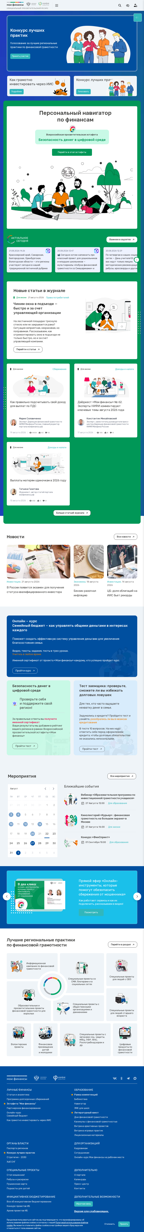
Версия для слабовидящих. (91, 1211)
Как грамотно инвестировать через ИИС (31, 82)
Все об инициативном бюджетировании (29, 1201)
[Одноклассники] (121, 1078)
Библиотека (80, 1099)
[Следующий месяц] (53, 788)
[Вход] (135, 5)
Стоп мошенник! (16, 1175)
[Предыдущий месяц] (45, 788)
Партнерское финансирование (23, 1108)
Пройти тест (23, 746)
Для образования (117, 803)
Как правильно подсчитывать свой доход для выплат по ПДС (38, 404)
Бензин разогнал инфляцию (85, 593)
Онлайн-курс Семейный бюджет (17, 1114)
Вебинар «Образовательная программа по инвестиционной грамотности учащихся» (108, 796)
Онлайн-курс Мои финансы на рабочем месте (99, 1157)
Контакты (79, 1188)
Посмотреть (91, 912)
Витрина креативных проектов (91, 1126)
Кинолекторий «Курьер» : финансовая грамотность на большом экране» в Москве (105, 818)
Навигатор (80, 1103)
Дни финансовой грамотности (91, 1117)
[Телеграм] (128, 1078)
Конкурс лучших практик (97, 80)
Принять (124, 1224)
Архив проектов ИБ (17, 1210)
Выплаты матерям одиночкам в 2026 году (38, 480)
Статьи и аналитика (18, 1094)
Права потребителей (57, 297)
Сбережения (59, 369)
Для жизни (114, 827)
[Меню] (138, 17)
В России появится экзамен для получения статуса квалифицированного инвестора (35, 590)
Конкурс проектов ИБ (18, 1206)
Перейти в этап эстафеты (72, 152)
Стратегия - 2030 (16, 1157)
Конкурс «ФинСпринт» (95, 837)
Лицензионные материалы (89, 1135)
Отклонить (109, 1224)
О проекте (17, 61)
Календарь (80, 1179)
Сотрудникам (81, 1152)
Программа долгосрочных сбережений (28, 1099)
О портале (79, 1175)
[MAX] (135, 1078)
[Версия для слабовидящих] (127, 5)
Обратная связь (83, 1204)
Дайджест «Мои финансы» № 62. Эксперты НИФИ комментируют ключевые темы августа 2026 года (101, 406)
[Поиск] (120, 5)
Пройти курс (23, 670)
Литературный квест (86, 1112)
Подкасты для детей (18, 1188)
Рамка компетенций (86, 1094)
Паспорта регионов (17, 1148)
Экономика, (80, 581)
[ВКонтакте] (114, 1078)
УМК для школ (81, 1108)
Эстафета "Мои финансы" (21, 1103)
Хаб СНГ (11, 1161)
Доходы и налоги (124, 369)
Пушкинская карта (17, 1184)
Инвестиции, (14, 581)
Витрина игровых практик (88, 1130)
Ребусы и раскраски (18, 1179)
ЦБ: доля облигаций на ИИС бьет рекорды (122, 593)
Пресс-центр (81, 1184)
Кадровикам (81, 1148)
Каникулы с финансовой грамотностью (95, 1121)
